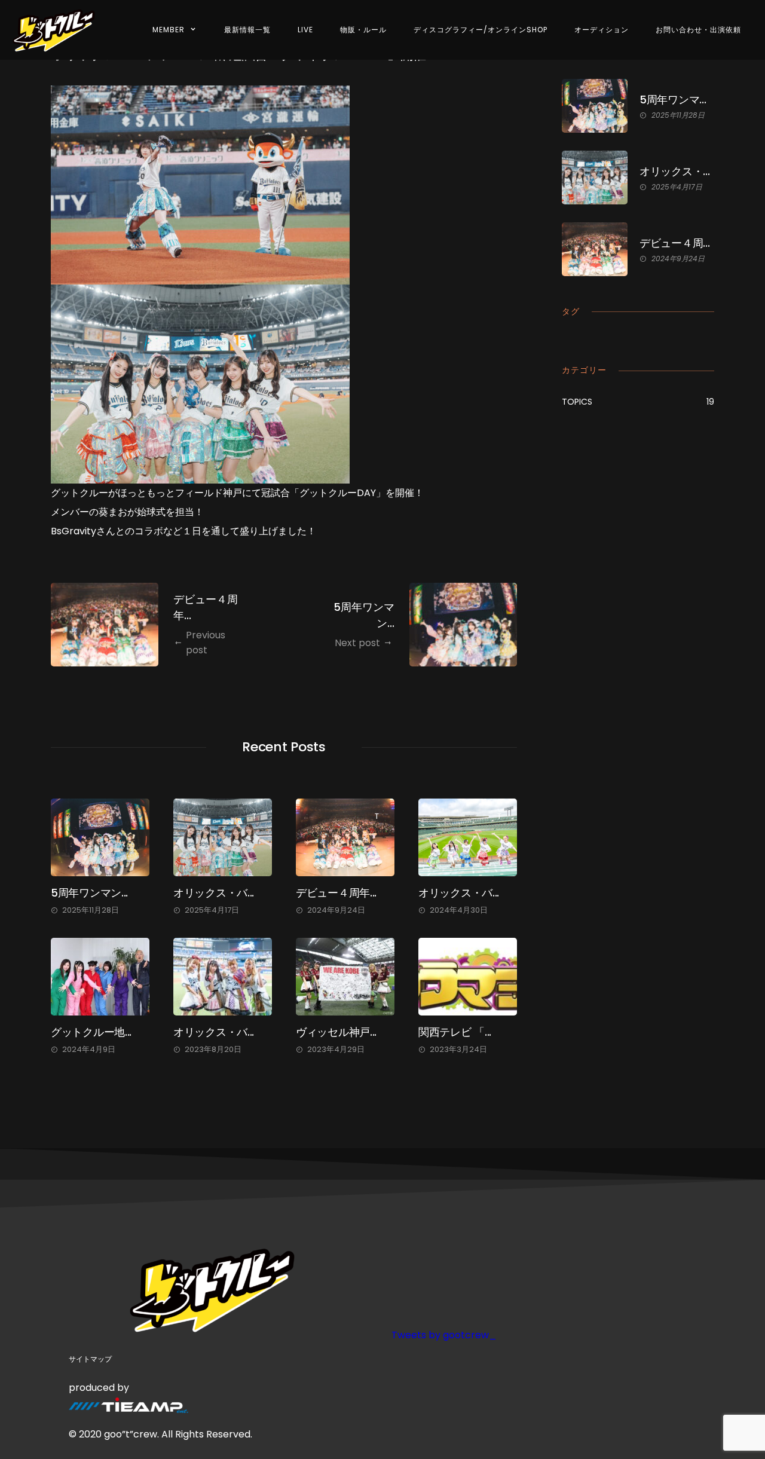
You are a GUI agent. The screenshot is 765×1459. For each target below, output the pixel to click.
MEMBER (168, 30)
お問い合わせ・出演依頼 (698, 30)
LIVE (305, 30)
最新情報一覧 (247, 30)
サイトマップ (90, 1359)
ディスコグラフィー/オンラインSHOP (480, 30)
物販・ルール (363, 30)
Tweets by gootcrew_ (444, 1335)
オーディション (601, 30)
